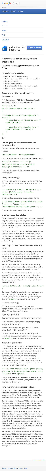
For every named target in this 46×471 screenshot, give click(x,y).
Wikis (4, 35)
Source (4, 26)
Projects (5, 11)
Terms (25, 468)
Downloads (5, 40)
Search (13, 11)
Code (16, 3)
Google (4, 468)
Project (4, 21)
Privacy (19, 468)
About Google (11, 468)
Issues (4, 30)
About (20, 11)
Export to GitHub (34, 47)
